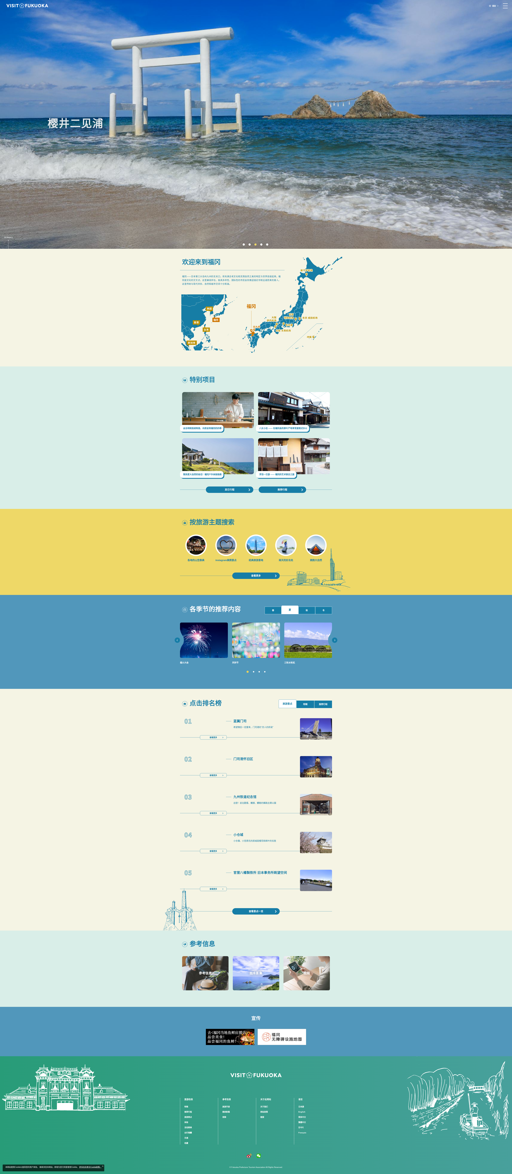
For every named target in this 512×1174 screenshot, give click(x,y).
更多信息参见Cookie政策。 (90, 1167)
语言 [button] (494, 6)
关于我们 (264, 1107)
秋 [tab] (307, 610)
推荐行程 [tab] (323, 704)
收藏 (186, 1143)
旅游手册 (226, 1107)
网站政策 (264, 1112)
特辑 (186, 1107)
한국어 (301, 1127)
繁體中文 (302, 1122)
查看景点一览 (256, 911)
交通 (186, 1138)
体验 (186, 1122)
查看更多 (256, 575)
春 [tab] (273, 610)
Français (302, 1133)
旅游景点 (188, 1117)
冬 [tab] (324, 610)
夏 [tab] (290, 610)
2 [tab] (253, 671)
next (334, 640)
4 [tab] (264, 671)
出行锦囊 (188, 1133)
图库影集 (226, 1112)
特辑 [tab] (305, 704)
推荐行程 (282, 489)
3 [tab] (259, 671)
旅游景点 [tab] (287, 703)
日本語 (301, 1107)
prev (177, 640)
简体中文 (302, 1117)
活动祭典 (188, 1127)
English (301, 1112)
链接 (262, 1117)
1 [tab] (248, 672)
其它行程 (229, 489)
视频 (224, 1117)
